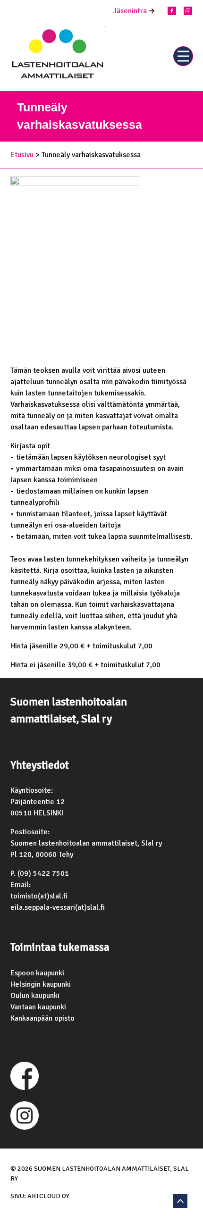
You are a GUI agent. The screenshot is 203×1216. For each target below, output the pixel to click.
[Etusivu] (57, 56)
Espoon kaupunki (37, 973)
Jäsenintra (130, 11)
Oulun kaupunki (34, 995)
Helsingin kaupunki (40, 984)
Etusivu (22, 154)
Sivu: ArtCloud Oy (39, 1196)
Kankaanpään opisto (42, 1018)
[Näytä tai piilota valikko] (183, 56)
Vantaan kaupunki (38, 1007)
